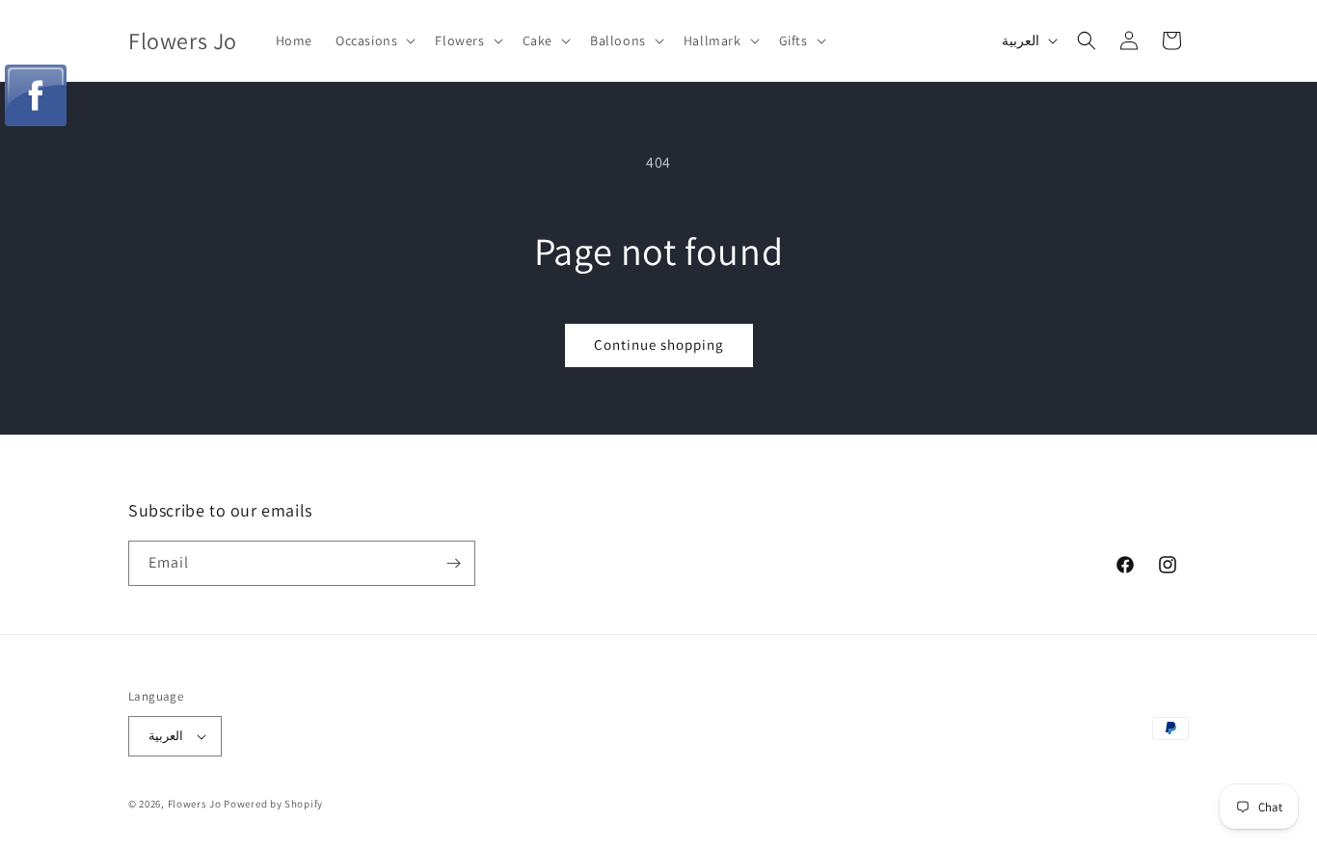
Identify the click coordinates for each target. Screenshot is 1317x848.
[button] (373, 40)
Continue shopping (659, 344)
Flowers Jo (195, 803)
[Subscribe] (453, 563)
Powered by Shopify (273, 803)
